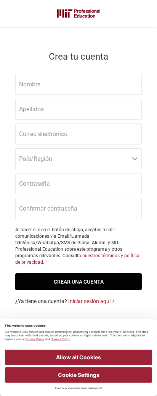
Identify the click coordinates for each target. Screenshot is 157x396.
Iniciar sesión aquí (89, 301)
